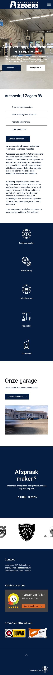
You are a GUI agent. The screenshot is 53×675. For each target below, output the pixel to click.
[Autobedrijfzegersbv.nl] (24, 4)
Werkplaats (34, 68)
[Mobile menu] (49, 4)
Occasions (10, 68)
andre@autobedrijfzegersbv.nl (18, 568)
